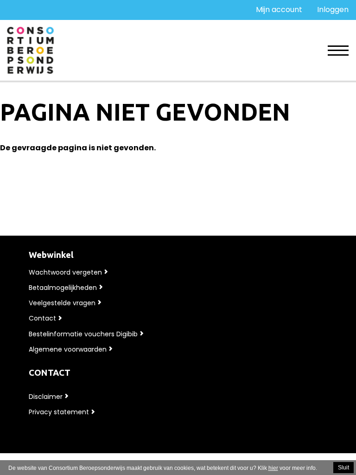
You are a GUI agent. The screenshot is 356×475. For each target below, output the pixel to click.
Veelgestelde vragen (62, 303)
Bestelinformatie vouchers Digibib (83, 334)
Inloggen (333, 9)
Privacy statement (59, 412)
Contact (42, 318)
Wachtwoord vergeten (65, 272)
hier (273, 468)
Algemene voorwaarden (68, 349)
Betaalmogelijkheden (63, 287)
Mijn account (279, 9)
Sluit (343, 467)
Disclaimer (46, 396)
